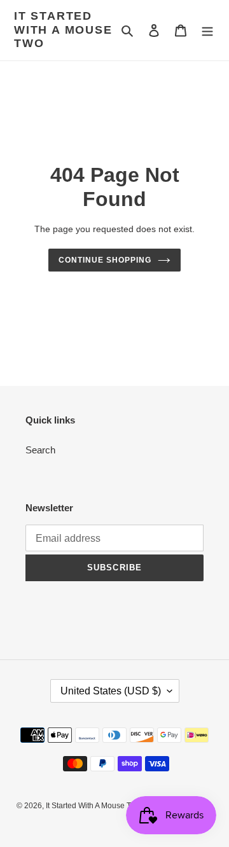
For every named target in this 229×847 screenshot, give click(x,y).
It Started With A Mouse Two (63, 30)
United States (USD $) (110, 690)
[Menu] (207, 30)
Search (40, 449)
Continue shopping (105, 260)
